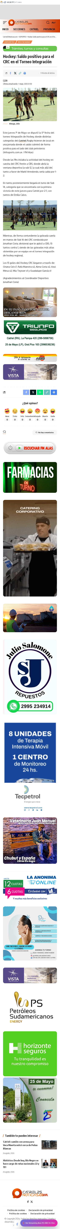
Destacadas (24, 42)
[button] (5, 22)
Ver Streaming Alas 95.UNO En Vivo (40, 1223)
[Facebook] (27, 1202)
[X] (32, 1202)
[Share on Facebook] (10, 73)
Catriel (22, 140)
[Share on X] (15, 73)
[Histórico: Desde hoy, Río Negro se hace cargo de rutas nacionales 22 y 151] (49, 1163)
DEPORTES (9, 42)
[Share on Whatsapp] (40, 392)
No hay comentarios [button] (46, 432)
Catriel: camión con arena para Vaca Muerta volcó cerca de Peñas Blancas (20, 1145)
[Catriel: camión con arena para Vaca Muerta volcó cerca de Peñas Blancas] (49, 1144)
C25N (5, 80)
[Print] (25, 73)
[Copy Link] (20, 73)
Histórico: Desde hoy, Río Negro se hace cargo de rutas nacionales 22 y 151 (21, 1164)
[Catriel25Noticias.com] (20, 22)
